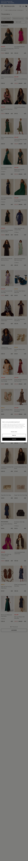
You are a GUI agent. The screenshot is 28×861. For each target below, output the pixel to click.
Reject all (14, 435)
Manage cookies (14, 431)
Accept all (14, 439)
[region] (14, 430)
